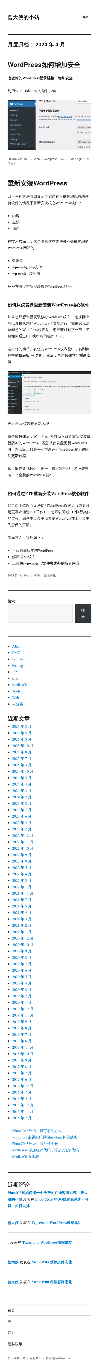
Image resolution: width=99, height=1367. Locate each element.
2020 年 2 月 (22, 995)
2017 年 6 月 (22, 1079)
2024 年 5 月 (22, 777)
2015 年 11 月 (22, 1111)
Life (15, 678)
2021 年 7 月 (22, 899)
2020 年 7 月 (22, 963)
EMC (16, 652)
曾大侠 (13, 1222)
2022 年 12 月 (22, 835)
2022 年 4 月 (22, 873)
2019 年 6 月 (22, 1040)
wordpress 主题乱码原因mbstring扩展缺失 (44, 1137)
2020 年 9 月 (22, 950)
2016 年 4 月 (22, 1098)
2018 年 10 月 (22, 1053)
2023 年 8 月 (22, 803)
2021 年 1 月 (22, 931)
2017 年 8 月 (22, 1066)
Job (14, 671)
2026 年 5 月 (22, 732)
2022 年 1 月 (22, 886)
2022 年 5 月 (22, 867)
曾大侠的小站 (23, 17)
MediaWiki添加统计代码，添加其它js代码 (45, 1149)
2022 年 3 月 (22, 880)
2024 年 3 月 (22, 790)
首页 (11, 1310)
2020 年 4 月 (22, 983)
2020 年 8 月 (22, 957)
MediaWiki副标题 (26, 1156)
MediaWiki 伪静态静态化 (52, 1262)
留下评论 (50, 575)
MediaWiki (20, 684)
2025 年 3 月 (22, 764)
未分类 (17, 703)
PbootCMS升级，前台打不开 (35, 1143)
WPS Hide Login (71, 159)
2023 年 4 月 (22, 822)
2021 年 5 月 (22, 906)
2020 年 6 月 (22, 970)
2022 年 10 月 (22, 848)
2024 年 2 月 (22, 796)
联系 (11, 1332)
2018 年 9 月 (22, 1060)
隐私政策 (15, 1343)
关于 (11, 1321)
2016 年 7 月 (22, 1092)
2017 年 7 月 (22, 1072)
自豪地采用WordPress (60, 1358)
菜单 (86, 17)
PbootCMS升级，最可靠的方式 (37, 1130)
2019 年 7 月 (22, 1034)
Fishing (17, 665)
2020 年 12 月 (22, 938)
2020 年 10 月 (22, 944)
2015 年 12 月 (22, 1104)
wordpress (51, 159)
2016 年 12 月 (22, 1085)
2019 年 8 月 (22, 1027)
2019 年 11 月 (22, 1015)
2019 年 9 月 (22, 1021)
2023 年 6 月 (22, 816)
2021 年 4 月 (22, 912)
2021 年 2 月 (22, 925)
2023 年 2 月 (22, 829)
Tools (16, 691)
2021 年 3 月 (22, 918)
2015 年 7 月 (22, 1117)
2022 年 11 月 (22, 841)
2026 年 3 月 (22, 739)
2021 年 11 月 (22, 893)
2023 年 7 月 (22, 809)
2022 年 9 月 (22, 854)
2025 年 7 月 (22, 758)
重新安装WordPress (37, 182)
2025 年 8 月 (22, 752)
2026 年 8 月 (22, 726)
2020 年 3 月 (22, 989)
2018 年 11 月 (22, 1047)
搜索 (11, 600)
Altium (17, 646)
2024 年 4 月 (22, 784)
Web (37, 159)
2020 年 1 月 (22, 1002)
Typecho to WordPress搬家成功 (57, 1222)
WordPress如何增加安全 (44, 64)
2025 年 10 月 (22, 745)
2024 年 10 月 (22, 771)
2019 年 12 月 (22, 1008)
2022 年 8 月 (22, 861)
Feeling (17, 658)
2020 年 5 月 (22, 976)
